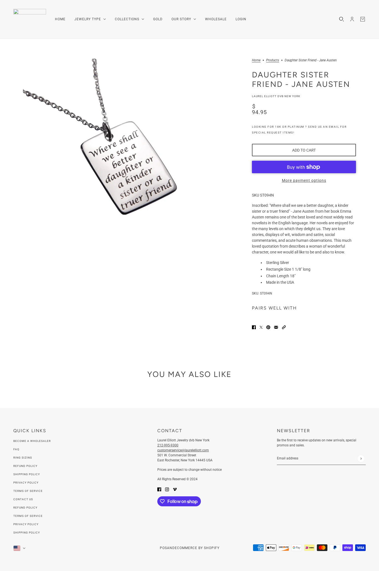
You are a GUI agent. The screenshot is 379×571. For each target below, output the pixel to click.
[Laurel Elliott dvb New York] (29, 19)
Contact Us (23, 499)
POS (163, 548)
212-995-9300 (167, 445)
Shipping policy (26, 532)
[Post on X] (261, 327)
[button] (284, 327)
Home (256, 60)
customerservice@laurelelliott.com (183, 450)
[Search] (341, 19)
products (272, 60)
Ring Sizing (22, 457)
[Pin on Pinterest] (268, 327)
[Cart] (363, 19)
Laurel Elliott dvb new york (276, 96)
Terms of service (28, 515)
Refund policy (25, 507)
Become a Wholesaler (32, 440)
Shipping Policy (26, 474)
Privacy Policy (26, 482)
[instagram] (167, 489)
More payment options (304, 180)
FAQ (16, 449)
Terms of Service (28, 490)
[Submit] (361, 458)
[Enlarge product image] (117, 153)
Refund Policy (25, 465)
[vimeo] (175, 489)
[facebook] (159, 489)
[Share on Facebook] (254, 327)
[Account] (352, 19)
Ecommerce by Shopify (197, 548)
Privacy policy (26, 524)
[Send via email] (276, 327)
